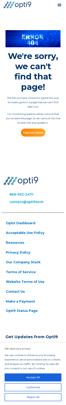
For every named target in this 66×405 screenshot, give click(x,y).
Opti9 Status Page (22, 311)
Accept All (33, 377)
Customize (33, 387)
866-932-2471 (21, 194)
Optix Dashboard (20, 223)
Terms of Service (21, 272)
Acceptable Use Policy (25, 233)
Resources (15, 243)
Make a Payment (20, 301)
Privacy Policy (18, 253)
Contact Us (15, 292)
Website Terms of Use (25, 282)
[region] (33, 374)
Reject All (33, 397)
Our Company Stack (23, 262)
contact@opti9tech (26, 202)
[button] (59, 5)
